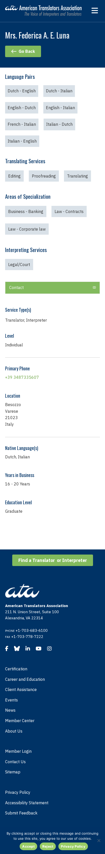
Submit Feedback (21, 812)
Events (11, 699)
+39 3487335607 (22, 377)
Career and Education (25, 679)
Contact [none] (16, 287)
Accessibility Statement (26, 802)
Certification (16, 668)
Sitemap (12, 771)
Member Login (18, 751)
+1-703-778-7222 (27, 636)
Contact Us (15, 761)
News (10, 710)
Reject (48, 846)
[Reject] (98, 840)
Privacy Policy (17, 792)
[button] (52, 288)
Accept (28, 846)
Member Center (19, 720)
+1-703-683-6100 (32, 630)
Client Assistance (21, 689)
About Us (13, 731)
